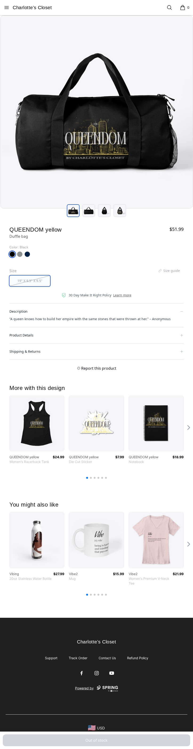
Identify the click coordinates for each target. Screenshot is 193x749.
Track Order (78, 658)
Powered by (84, 688)
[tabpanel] (96, 112)
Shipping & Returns (24, 351)
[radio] (29, 280)
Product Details (21, 335)
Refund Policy (137, 658)
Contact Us (107, 658)
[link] (37, 423)
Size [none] (12, 270)
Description (18, 311)
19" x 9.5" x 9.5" (29, 280)
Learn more (122, 295)
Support (51, 658)
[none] (169, 270)
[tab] (73, 211)
